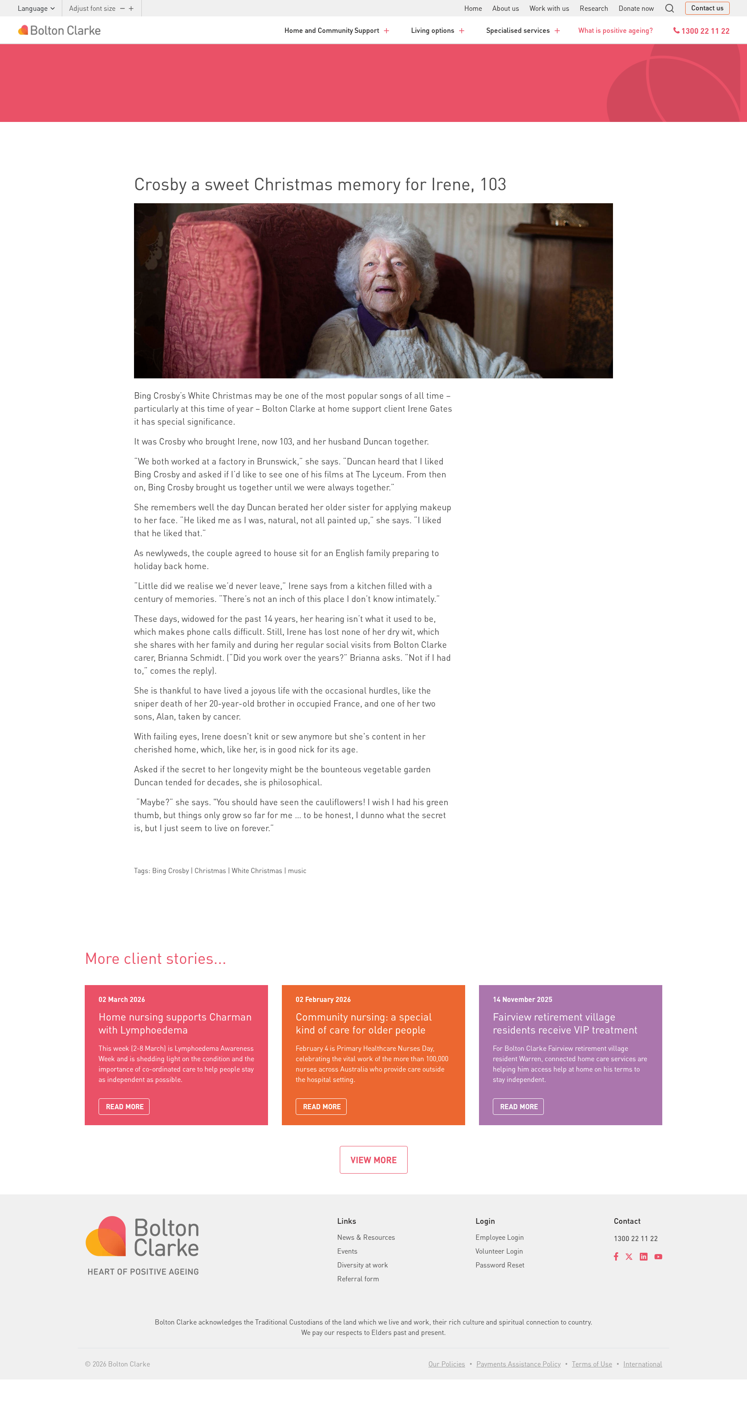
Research (594, 8)
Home (473, 8)
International (642, 1363)
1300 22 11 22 (636, 1238)
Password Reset (500, 1264)
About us (505, 8)
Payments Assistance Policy (518, 1363)
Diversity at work (362, 1264)
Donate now (636, 8)
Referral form (358, 1278)
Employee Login (500, 1237)
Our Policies (446, 1363)
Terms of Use (592, 1363)
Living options (432, 30)
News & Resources (366, 1237)
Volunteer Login (499, 1250)
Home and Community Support (331, 30)
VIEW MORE (374, 1159)
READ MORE (125, 1106)
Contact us (707, 7)
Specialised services (518, 30)
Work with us (549, 8)
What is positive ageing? (615, 30)
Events (347, 1250)
